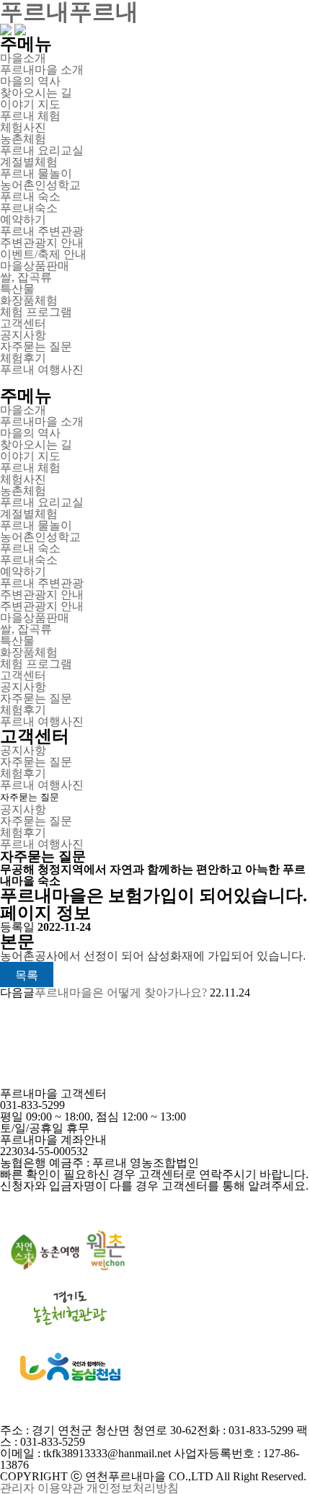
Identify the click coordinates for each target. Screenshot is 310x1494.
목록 (26, 975)
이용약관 (60, 1488)
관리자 (17, 1488)
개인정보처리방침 (133, 1488)
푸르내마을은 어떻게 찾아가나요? (121, 992)
